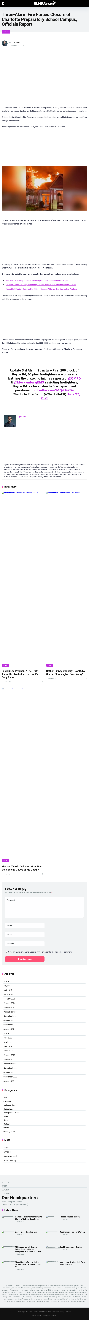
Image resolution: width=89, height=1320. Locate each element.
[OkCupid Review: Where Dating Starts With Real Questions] (8, 1216)
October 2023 (9, 1020)
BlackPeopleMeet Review (71, 1247)
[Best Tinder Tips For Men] (8, 1231)
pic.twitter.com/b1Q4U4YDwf (54, 390)
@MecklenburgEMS (29, 382)
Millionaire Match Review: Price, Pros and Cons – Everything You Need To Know (28, 1249)
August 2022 (8, 1081)
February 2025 (9, 999)
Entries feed (8, 1152)
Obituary (6, 1124)
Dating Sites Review (11, 1113)
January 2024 (8, 1007)
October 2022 (9, 1072)
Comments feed (10, 1156)
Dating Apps (8, 1109)
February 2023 (9, 1055)
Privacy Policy (36, 1315)
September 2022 (10, 1077)
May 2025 (7, 986)
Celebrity (7, 1101)
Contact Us (6, 1193)
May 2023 (7, 1042)
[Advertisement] (43, 78)
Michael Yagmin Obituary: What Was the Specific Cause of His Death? (22, 868)
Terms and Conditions (50, 1315)
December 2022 (10, 1064)
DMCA (4, 1186)
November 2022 (10, 1068)
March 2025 (8, 994)
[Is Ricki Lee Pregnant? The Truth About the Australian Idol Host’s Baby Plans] (22, 579)
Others (6, 1128)
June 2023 (7, 1038)
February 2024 (9, 1003)
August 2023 (8, 1029)
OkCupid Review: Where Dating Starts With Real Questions (28, 1218)
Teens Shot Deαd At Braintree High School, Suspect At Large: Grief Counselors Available (41, 289)
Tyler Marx (16, 42)
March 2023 (8, 1051)
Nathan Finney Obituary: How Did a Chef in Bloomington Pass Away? (65, 673)
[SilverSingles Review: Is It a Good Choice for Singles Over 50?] (8, 1261)
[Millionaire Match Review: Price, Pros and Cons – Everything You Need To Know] (8, 1246)
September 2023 (10, 1025)
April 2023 (7, 1046)
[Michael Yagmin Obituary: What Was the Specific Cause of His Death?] (22, 775)
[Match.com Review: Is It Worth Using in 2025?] (53, 1261)
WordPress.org (9, 1161)
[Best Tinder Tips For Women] (53, 1231)
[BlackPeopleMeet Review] (53, 1248)
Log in (5, 1147)
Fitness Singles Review (70, 1217)
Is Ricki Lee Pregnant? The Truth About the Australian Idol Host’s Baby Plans (20, 674)
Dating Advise (9, 1105)
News (6, 32)
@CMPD (74, 378)
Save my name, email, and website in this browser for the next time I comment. (40, 952)
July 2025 (7, 981)
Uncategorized (9, 1131)
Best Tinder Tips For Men (26, 1232)
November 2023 (10, 1016)
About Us (5, 1182)
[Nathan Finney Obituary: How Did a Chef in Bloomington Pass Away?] (66, 579)
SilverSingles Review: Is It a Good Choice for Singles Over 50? (28, 1264)
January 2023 (8, 1059)
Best (5, 1098)
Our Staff (5, 1190)
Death (5, 1116)
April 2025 (7, 990)
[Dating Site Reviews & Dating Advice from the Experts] (44, 3)
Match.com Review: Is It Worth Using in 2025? (73, 1263)
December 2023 (10, 1012)
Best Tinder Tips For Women (72, 1232)
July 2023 (7, 1033)
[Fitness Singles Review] (53, 1216)
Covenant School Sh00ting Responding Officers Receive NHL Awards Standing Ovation (41, 285)
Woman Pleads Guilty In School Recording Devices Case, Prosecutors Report (37, 280)
